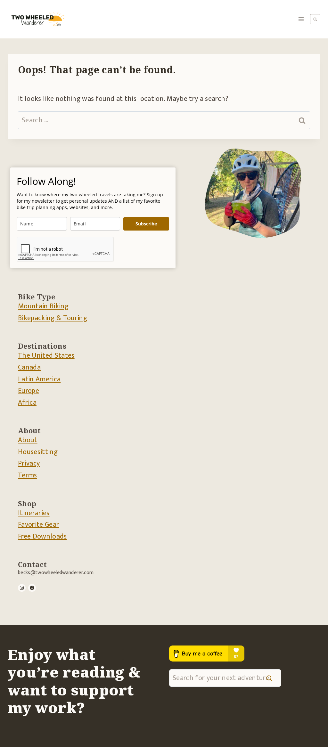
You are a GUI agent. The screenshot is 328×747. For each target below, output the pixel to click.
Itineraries (34, 513)
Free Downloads (42, 536)
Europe (28, 391)
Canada (29, 367)
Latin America (39, 379)
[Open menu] (301, 19)
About (27, 440)
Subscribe (146, 224)
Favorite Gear (38, 525)
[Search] (269, 677)
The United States (46, 355)
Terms (27, 475)
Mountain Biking (43, 306)
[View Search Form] (315, 19)
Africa (27, 403)
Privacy (29, 463)
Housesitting (38, 452)
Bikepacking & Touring (52, 318)
